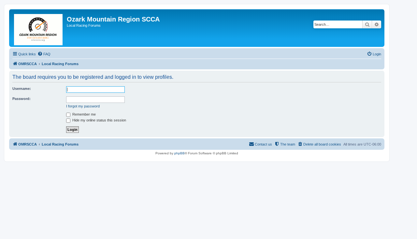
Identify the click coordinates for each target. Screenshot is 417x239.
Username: (21, 89)
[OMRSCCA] (39, 28)
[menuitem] (43, 54)
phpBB (179, 153)
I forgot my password (83, 106)
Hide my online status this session (98, 120)
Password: (21, 99)
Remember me (83, 114)
